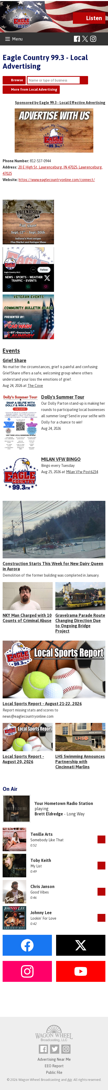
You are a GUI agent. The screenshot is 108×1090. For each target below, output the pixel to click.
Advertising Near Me (54, 1059)
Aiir (69, 1080)
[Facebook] (77, 39)
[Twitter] (54, 1049)
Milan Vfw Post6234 (82, 472)
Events (11, 350)
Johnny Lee (41, 912)
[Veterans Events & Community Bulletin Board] (54, 316)
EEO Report (54, 1066)
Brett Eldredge (49, 813)
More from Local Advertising (34, 89)
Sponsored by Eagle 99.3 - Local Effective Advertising (60, 103)
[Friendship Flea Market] (54, 222)
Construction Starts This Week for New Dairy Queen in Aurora (53, 566)
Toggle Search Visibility (102, 39)
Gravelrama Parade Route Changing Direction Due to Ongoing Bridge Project (80, 623)
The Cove (35, 386)
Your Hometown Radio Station (64, 803)
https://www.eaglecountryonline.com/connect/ (57, 180)
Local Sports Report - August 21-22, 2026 (42, 703)
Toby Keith (40, 860)
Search (84, 80)
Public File (54, 1072)
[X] (54, 269)
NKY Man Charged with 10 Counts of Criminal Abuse (27, 618)
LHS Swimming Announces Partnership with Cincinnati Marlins (80, 761)
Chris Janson (42, 886)
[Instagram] (93, 39)
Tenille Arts (41, 834)
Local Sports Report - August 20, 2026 (23, 759)
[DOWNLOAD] (101, 839)
